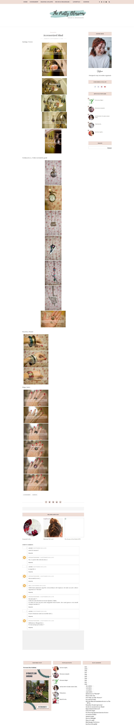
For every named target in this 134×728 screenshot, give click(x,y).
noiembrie (89, 688)
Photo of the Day (90, 695)
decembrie (89, 686)
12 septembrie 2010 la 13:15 (47, 576)
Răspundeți (30, 553)
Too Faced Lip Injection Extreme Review (97, 712)
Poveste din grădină (29, 667)
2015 (86, 676)
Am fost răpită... (99, 132)
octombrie (89, 690)
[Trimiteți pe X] (49, 502)
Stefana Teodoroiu (33, 557)
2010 (86, 684)
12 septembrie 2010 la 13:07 (47, 557)
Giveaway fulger (99, 100)
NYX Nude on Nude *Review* (94, 697)
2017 (86, 672)
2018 (86, 670)
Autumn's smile (90, 716)
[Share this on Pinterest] (53, 502)
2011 (86, 682)
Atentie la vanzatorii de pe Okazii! (95, 707)
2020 (86, 669)
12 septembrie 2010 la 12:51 (39, 548)
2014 (86, 678)
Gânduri (86, 2)
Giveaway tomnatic (100, 108)
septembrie (89, 692)
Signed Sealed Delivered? (93, 709)
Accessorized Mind (91, 714)
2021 (86, 667)
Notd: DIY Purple (90, 710)
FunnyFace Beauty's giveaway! (94, 705)
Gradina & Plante (47, 2)
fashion (35, 494)
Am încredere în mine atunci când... (68, 686)
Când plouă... (98, 124)
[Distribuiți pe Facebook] (46, 502)
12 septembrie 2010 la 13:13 (39, 566)
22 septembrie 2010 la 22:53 (38, 585)
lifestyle (76, 2)
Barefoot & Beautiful (91, 724)
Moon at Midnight (91, 718)
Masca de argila (90, 720)
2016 (86, 674)
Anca (29, 585)
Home (25, 2)
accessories (53, 32)
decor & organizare (62, 2)
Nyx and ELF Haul (91, 699)
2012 (86, 680)
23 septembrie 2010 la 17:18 (47, 596)
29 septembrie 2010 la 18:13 (40, 611)
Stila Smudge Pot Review (92, 722)
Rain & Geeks (63, 699)
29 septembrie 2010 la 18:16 (47, 620)
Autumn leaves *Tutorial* (93, 693)
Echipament (34, 2)
